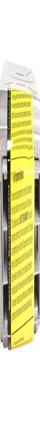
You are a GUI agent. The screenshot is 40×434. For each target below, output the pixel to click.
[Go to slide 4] (3, 133)
